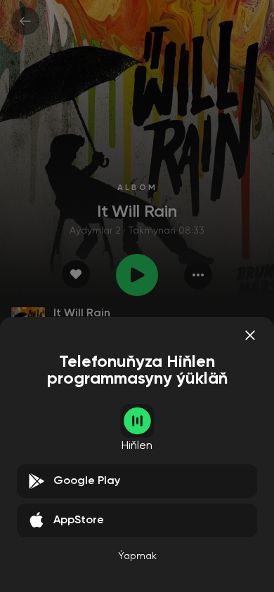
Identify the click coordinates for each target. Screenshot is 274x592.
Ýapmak (137, 556)
